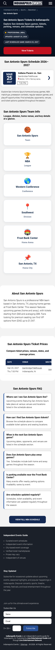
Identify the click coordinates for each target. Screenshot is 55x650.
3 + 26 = (7, 628)
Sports (23, 10)
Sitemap (24, 644)
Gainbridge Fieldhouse (32, 368)
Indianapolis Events (11, 10)
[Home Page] (27, 3)
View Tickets (27, 50)
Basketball (32, 10)
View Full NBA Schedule (27, 519)
